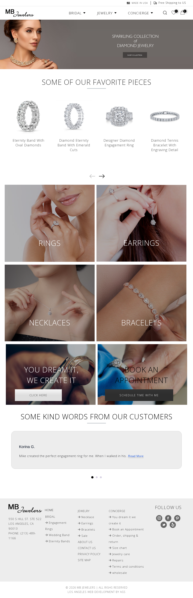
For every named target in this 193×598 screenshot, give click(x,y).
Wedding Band (59, 535)
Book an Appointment (128, 529)
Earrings (87, 523)
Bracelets (88, 529)
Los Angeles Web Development (91, 592)
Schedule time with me (139, 395)
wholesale (119, 573)
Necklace (87, 517)
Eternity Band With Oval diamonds (28, 142)
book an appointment (141, 374)
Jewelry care (121, 554)
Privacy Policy (89, 554)
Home (49, 510)
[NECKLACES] (50, 303)
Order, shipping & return (123, 539)
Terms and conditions (128, 566)
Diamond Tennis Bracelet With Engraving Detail (164, 145)
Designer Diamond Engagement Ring (119, 142)
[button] (92, 477)
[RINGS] (50, 223)
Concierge (117, 511)
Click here (38, 395)
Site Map (84, 560)
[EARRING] (141, 223)
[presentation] (92, 176)
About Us (85, 542)
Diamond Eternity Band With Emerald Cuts (73, 145)
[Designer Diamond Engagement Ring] (119, 116)
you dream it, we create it (51, 374)
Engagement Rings (56, 526)
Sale (84, 536)
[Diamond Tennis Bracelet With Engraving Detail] (165, 116)
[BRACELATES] (141, 303)
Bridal (50, 516)
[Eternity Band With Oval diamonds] (28, 116)
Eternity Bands (59, 541)
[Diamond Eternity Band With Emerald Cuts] (74, 116)
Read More (136, 456)
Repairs (117, 560)
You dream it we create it (122, 520)
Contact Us (87, 548)
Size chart (119, 548)
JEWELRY (84, 511)
